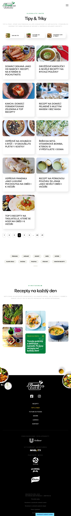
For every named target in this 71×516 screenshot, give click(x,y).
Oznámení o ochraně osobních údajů (35, 506)
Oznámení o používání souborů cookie (35, 502)
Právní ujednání (35, 509)
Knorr (35, 416)
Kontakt (35, 424)
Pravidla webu (35, 499)
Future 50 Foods (35, 412)
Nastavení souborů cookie (45, 514)
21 (42, 235)
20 (37, 235)
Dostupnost (35, 513)
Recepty (35, 404)
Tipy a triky (35, 408)
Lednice (35, 420)
